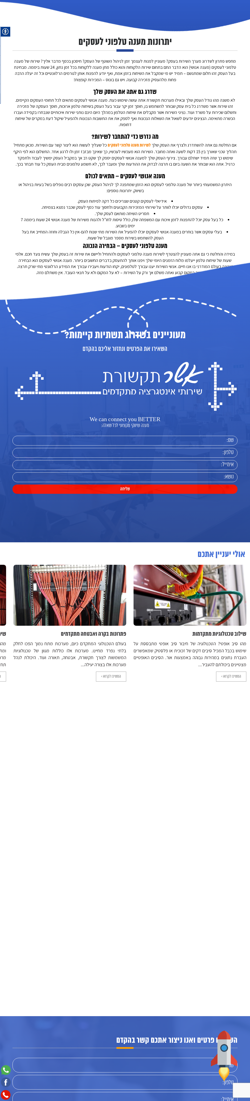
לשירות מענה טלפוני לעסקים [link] (129, 145)
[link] (26, 19)
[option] (154, 623)
